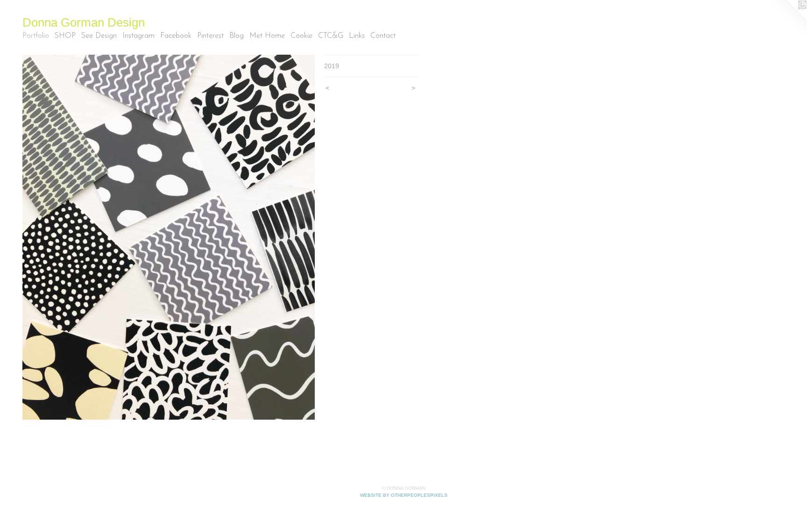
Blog (236, 36)
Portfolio (35, 36)
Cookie (301, 36)
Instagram (138, 36)
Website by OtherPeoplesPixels (403, 495)
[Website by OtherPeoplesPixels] (788, 18)
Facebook (175, 36)
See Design (99, 36)
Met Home (267, 36)
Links (357, 36)
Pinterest (210, 36)
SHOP (65, 36)
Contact (383, 36)
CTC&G (330, 36)
